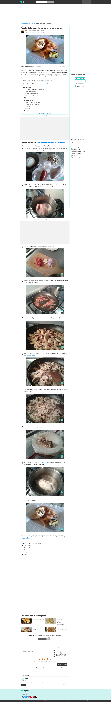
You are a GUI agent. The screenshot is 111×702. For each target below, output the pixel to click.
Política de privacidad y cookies (50, 700)
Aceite (27, 111)
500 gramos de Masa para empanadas (35, 89)
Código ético (87, 700)
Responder (24, 685)
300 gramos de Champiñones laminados (35, 96)
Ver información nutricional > (44, 113)
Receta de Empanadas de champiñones (38, 620)
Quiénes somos (36, 700)
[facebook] (23, 697)
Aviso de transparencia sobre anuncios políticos (75, 700)
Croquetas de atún (76, 149)
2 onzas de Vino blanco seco (32, 102)
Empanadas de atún (80, 86)
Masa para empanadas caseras (78, 151)
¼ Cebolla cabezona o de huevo (33, 98)
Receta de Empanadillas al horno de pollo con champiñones (62, 621)
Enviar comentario (62, 665)
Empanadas (33, 23)
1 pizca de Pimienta (30, 109)
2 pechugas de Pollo (30, 91)
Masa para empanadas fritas (78, 147)
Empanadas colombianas (80, 84)
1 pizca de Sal (28, 107)
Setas (85, 89)
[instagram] (28, 697)
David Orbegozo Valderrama (31, 32)
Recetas (22, 23)
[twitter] (26, 697)
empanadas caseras (30, 355)
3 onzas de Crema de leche (32, 104)
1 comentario (42, 30)
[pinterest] (34, 697)
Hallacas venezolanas (77, 158)
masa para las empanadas (41, 426)
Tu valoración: (37, 661)
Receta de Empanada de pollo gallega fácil (62, 629)
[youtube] (31, 697)
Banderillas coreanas (76, 156)
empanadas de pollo (45, 319)
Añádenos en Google (64, 66)
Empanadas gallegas (80, 78)
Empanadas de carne (78, 89)
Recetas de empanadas (36, 537)
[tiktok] (36, 697)
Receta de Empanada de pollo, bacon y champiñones (51, 143)
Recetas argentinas (52, 84)
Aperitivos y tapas (27, 23)
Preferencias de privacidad (61, 700)
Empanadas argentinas (80, 81)
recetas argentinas (25, 539)
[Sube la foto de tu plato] (48, 639)
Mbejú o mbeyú (75, 143)
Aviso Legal (42, 700)
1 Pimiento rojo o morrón (31, 94)
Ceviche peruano (75, 145)
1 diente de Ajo (29, 100)
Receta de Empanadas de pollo (38, 629)
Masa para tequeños (76, 153)
